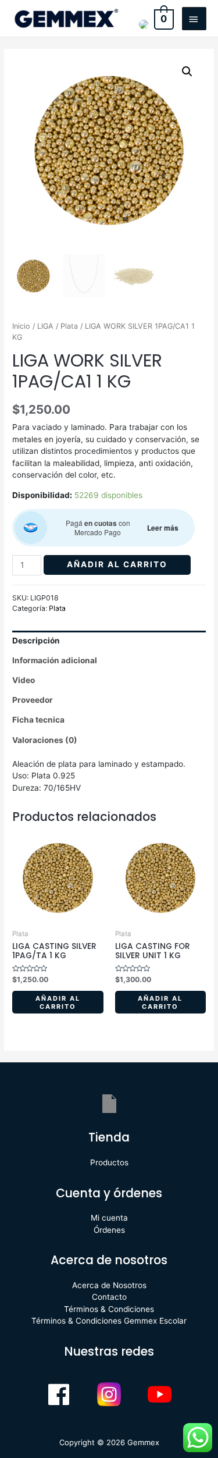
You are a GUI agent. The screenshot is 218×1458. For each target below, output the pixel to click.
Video (23, 680)
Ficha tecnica (38, 719)
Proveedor (32, 700)
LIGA (45, 326)
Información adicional (54, 660)
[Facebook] (59, 1394)
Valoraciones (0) (44, 740)
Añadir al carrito (117, 564)
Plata (69, 326)
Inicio (21, 326)
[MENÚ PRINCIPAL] (194, 18)
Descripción (36, 640)
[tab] (109, 640)
